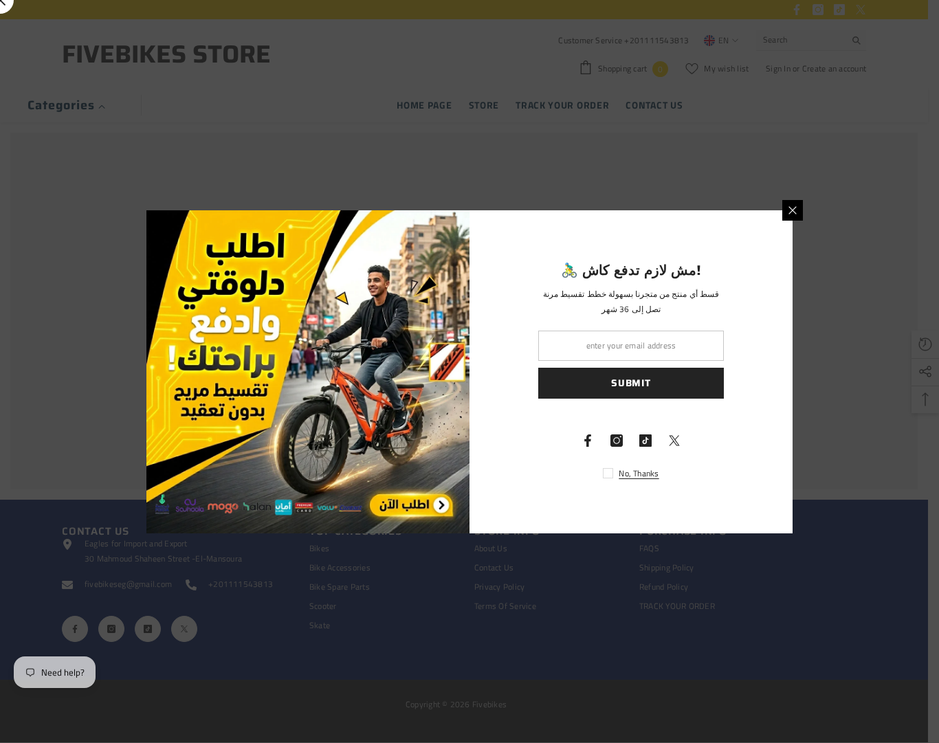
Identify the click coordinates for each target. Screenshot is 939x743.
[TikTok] (645, 440)
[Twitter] (674, 440)
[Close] (792, 210)
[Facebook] (587, 440)
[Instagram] (616, 440)
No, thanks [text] (639, 473)
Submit (630, 382)
